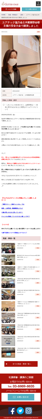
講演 (38, 31)
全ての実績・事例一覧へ (22, 364)
